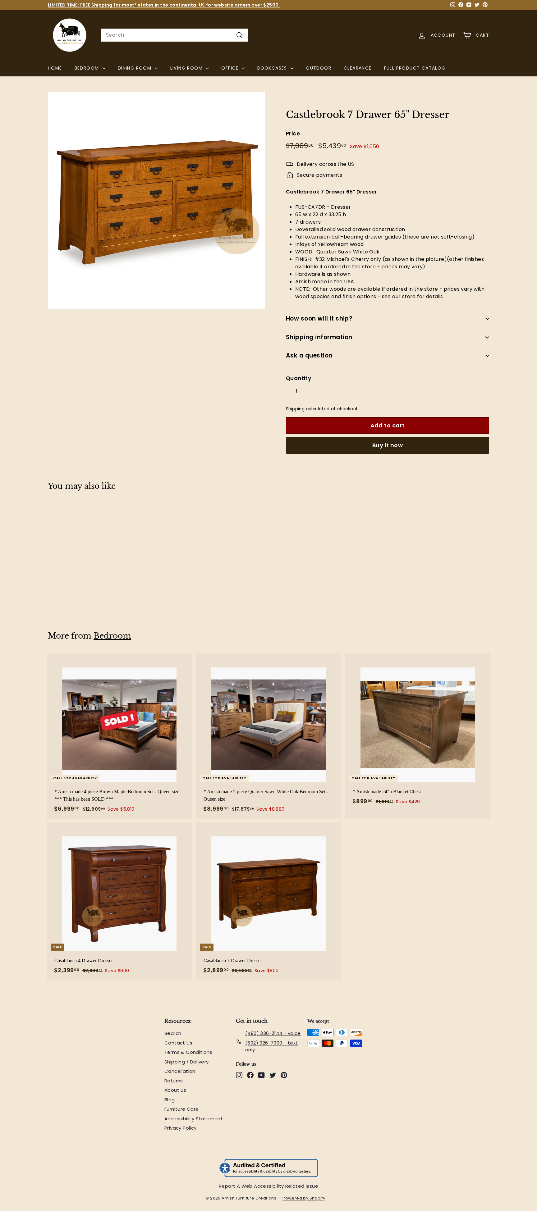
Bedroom (112, 636)
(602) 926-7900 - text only (271, 1046)
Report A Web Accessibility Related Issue (268, 1186)
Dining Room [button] (135, 68)
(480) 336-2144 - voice (273, 1033)
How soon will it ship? (319, 318)
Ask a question (309, 355)
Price (293, 133)
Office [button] (230, 68)
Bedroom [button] (88, 68)
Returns (173, 1080)
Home (55, 68)
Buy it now (387, 445)
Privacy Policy (180, 1128)
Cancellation (179, 1071)
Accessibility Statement (193, 1118)
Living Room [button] (187, 68)
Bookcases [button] (273, 68)
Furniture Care (181, 1109)
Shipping (295, 409)
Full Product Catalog (418, 68)
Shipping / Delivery (186, 1061)
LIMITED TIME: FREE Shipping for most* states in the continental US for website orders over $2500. (164, 5)
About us (175, 1090)
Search (172, 1033)
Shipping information (319, 337)
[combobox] (174, 35)
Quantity (298, 378)
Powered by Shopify (306, 1198)
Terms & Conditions (188, 1052)
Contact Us (178, 1043)
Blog (169, 1099)
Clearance (358, 68)
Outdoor (318, 68)
